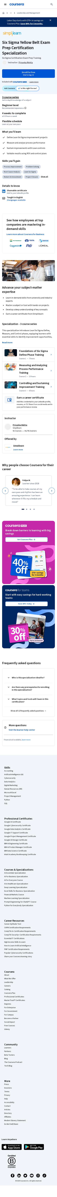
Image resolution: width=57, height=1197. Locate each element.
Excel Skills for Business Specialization (19, 891)
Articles (7, 1109)
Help (6, 1098)
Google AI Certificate (12, 822)
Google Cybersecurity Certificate (17, 825)
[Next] (52, 491)
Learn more (33, 82)
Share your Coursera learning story (18, 956)
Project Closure (32, 177)
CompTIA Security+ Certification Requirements (22, 935)
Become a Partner (11, 1018)
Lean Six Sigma (30, 172)
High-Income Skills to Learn (14, 942)
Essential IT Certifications (14, 938)
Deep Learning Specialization (15, 887)
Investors (8, 1088)
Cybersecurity (10, 778)
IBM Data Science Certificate (15, 851)
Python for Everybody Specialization (18, 905)
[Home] (3, 13)
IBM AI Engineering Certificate (16, 843)
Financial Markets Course (14, 894)
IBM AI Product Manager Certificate (18, 847)
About (6, 975)
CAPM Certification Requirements (17, 927)
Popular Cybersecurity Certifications (18, 953)
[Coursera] (17, 4)
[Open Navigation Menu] (5, 4)
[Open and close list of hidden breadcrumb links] (10, 13)
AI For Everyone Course (13, 880)
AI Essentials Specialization (15, 873)
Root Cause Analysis (12, 172)
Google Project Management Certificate (20, 836)
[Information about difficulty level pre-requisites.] (25, 108)
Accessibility (9, 1102)
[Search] (52, 4)
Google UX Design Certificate (15, 840)
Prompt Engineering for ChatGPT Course (20, 902)
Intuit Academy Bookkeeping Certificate (20, 854)
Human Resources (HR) (13, 789)
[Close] (50, 20)
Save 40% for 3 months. (31, 23)
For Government (10, 1011)
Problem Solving (32, 166)
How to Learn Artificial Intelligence (17, 945)
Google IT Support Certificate (16, 832)
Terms (6, 1091)
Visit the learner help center (22, 729)
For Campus (9, 1014)
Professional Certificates (14, 996)
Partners (7, 1051)
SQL (5, 803)
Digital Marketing (10, 785)
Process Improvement (13, 166)
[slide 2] (26, 509)
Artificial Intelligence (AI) (13, 774)
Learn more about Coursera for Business (25, 234)
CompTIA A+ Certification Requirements (20, 931)
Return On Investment (12, 177)
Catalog (7, 989)
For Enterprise (10, 1007)
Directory (8, 1113)
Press (6, 1084)
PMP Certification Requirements (17, 949)
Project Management (12, 796)
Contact (7, 1106)
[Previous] (5, 491)
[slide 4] (34, 509)
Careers (7, 986)
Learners (7, 1047)
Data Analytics (9, 781)
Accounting (8, 771)
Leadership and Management (28, 13)
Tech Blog (8, 1066)
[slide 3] (30, 509)
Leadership (8, 982)
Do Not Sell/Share (11, 1124)
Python (7, 799)
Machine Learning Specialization (16, 898)
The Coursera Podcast (13, 1062)
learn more (26, 739)
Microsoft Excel (10, 792)
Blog (6, 1058)
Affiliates (7, 1117)
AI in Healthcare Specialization (16, 883)
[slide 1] (23, 509)
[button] (44, 176)
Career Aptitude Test (12, 924)
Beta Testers (9, 1055)
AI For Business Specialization (16, 876)
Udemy (7, 1029)
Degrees (7, 1004)
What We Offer (10, 978)
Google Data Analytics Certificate (17, 829)
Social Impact (9, 1022)
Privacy (7, 1095)
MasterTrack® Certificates (14, 1000)
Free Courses (9, 1025)
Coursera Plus (9, 993)
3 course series (10, 97)
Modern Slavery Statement (15, 1120)
